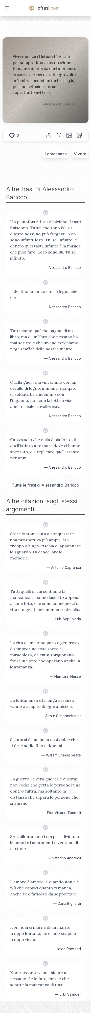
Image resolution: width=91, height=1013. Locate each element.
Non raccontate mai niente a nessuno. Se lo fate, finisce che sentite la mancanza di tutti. (39, 978)
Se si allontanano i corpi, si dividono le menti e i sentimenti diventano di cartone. (44, 842)
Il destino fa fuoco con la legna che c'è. (43, 294)
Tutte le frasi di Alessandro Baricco (45, 485)
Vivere (80, 153)
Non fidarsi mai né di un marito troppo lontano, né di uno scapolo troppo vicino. (43, 933)
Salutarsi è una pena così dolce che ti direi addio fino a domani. (44, 742)
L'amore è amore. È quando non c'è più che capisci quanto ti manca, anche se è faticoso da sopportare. (44, 887)
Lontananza (56, 153)
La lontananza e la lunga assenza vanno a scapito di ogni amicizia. (42, 703)
